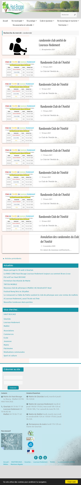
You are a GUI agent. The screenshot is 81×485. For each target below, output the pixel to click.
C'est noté (72, 481)
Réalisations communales (14, 352)
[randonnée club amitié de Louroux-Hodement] (39, 45)
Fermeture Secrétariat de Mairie (17, 281)
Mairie (6, 345)
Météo (5, 464)
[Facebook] (36, 457)
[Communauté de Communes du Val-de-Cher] (30, 436)
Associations (9, 331)
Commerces (9, 334)
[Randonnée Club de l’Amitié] (39, 134)
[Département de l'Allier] (30, 440)
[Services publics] (30, 453)
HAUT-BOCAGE (10, 314)
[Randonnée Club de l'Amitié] (40, 67)
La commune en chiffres (66, 462)
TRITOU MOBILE (10, 284)
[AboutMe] (45, 457)
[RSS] (40, 457)
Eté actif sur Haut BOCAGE (15, 277)
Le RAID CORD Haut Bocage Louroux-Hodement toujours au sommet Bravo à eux (37, 274)
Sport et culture (10, 356)
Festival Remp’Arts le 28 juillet (16, 291)
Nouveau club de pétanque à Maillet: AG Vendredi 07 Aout (28, 288)
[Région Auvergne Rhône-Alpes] (30, 448)
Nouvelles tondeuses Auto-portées (18, 302)
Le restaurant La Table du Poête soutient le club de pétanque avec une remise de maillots (41, 295)
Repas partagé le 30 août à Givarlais (18, 270)
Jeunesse (8, 341)
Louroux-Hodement (12, 322)
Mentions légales (17, 464)
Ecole (6, 338)
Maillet (6, 326)
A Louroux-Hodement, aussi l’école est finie (22, 298)
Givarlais (7, 319)
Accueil (6, 462)
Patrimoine (8, 348)
